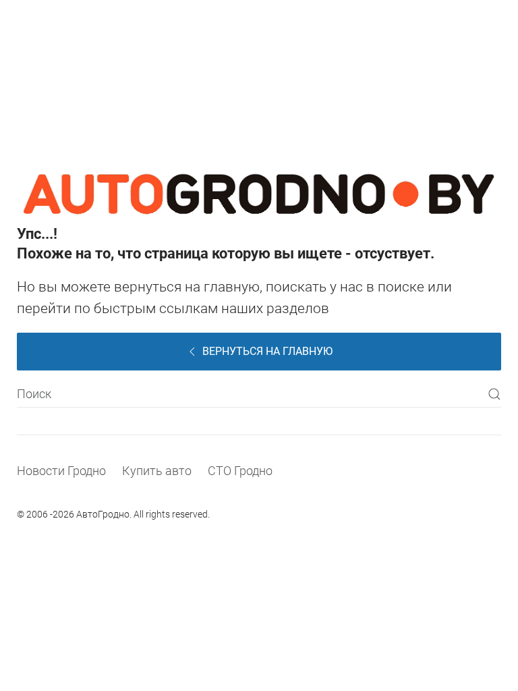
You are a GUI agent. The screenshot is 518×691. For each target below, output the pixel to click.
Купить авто (157, 471)
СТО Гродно (240, 471)
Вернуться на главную (267, 351)
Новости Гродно (61, 471)
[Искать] (494, 394)
